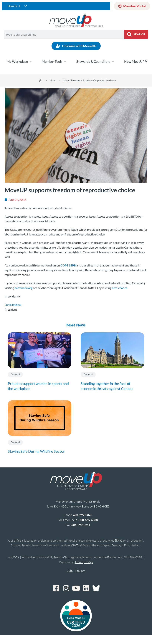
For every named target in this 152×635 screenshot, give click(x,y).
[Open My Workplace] (30, 62)
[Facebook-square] (56, 588)
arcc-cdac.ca (119, 288)
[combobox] (64, 34)
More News (76, 325)
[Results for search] (64, 41)
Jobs (70, 570)
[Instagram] (66, 588)
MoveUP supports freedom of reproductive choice (89, 80)
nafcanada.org (23, 288)
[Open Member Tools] (65, 62)
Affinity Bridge (84, 562)
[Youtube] (76, 588)
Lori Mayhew (13, 304)
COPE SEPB (68, 265)
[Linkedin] (86, 588)
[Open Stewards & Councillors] (113, 62)
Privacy (80, 570)
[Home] (40, 80)
